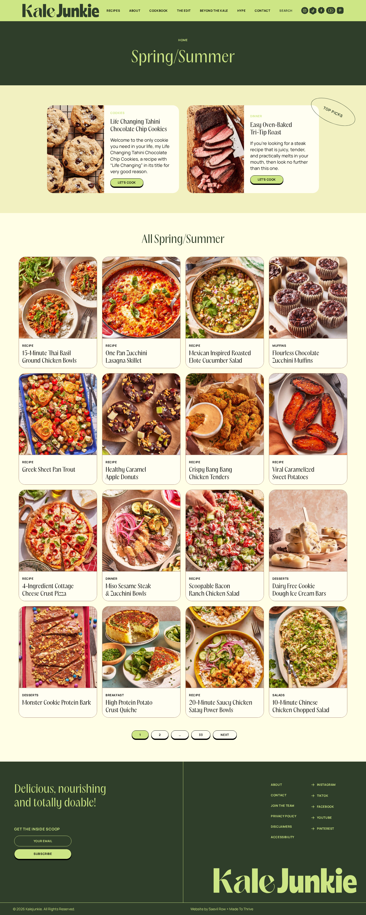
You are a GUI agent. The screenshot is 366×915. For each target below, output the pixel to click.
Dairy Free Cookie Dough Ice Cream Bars (299, 590)
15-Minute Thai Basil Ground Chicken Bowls (49, 357)
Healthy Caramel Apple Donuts (126, 473)
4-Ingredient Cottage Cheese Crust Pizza (48, 590)
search (286, 10)
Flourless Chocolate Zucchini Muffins (295, 357)
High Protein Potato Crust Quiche (129, 706)
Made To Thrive (241, 909)
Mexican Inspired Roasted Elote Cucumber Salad (220, 357)
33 (201, 735)
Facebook (325, 806)
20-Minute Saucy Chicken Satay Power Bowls (220, 706)
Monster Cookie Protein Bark (56, 703)
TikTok (322, 795)
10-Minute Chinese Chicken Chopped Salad (300, 706)
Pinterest (325, 828)
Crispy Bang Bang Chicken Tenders (210, 473)
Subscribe (43, 854)
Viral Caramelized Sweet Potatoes (293, 473)
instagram (326, 784)
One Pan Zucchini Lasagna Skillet (126, 357)
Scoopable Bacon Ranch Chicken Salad (214, 590)
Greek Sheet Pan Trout (48, 470)
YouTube (324, 817)
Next (225, 735)
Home (182, 40)
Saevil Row (217, 909)
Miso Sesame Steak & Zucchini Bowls (128, 590)
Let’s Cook (127, 182)
